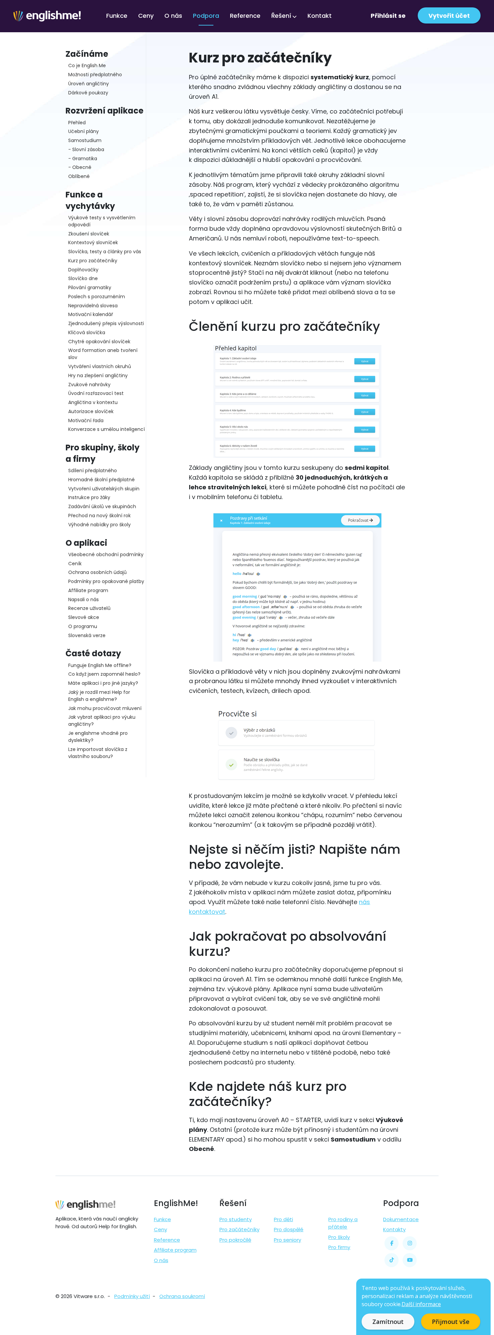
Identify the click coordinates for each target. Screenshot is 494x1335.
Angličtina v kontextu (93, 402)
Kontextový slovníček (93, 242)
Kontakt (319, 15)
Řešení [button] (281, 15)
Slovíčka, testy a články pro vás (104, 251)
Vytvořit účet (449, 15)
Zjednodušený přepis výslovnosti (106, 323)
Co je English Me (87, 65)
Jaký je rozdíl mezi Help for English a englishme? (99, 696)
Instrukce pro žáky (89, 497)
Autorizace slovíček (91, 411)
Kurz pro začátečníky (92, 260)
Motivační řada (86, 420)
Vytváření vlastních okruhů (99, 366)
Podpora (206, 15)
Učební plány (83, 131)
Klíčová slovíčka (86, 332)
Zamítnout (388, 1322)
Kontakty (394, 1229)
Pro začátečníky (239, 1229)
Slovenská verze (87, 635)
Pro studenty (235, 1219)
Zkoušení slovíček (88, 233)
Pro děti (283, 1219)
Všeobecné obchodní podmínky (105, 554)
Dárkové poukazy (88, 92)
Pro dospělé (288, 1229)
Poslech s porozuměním (96, 296)
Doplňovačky (83, 269)
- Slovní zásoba (86, 149)
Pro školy (339, 1237)
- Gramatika (82, 158)
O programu (82, 626)
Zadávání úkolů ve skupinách (102, 506)
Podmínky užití (132, 1296)
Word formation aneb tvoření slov (102, 354)
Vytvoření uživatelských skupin (103, 488)
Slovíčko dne (83, 278)
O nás (173, 15)
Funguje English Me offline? (99, 665)
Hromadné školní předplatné (101, 479)
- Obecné (79, 167)
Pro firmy (339, 1247)
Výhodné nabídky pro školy (99, 524)
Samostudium (84, 140)
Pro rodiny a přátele (343, 1223)
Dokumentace (401, 1219)
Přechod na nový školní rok (99, 515)
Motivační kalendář (90, 314)
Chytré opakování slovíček (99, 341)
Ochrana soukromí (182, 1296)
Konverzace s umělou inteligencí (106, 429)
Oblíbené (79, 176)
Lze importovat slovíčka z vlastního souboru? (97, 753)
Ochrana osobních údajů (97, 572)
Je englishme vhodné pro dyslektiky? (98, 737)
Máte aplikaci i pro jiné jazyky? (103, 683)
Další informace (421, 1304)
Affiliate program (88, 590)
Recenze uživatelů (89, 608)
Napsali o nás (83, 599)
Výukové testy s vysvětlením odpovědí (101, 221)
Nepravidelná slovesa (93, 305)
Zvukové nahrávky (89, 384)
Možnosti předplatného (95, 74)
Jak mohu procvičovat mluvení (104, 708)
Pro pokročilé (235, 1239)
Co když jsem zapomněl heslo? (104, 674)
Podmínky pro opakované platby (106, 581)
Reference (245, 15)
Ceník (75, 563)
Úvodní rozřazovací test (96, 393)
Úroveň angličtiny (88, 83)
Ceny (146, 15)
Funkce (116, 15)
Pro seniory (287, 1239)
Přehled (77, 122)
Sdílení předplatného (92, 470)
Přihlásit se (388, 15)
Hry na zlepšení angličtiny (98, 375)
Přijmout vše (450, 1322)
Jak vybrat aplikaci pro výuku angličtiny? (101, 720)
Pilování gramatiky (89, 287)
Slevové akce (83, 617)
